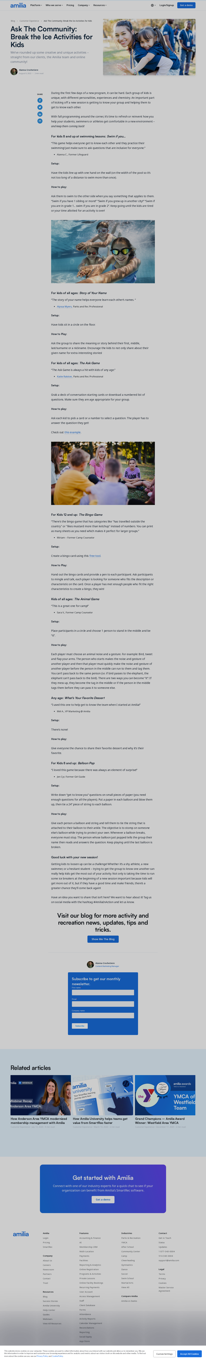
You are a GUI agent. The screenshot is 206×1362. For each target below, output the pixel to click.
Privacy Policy (42, 1356)
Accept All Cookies (189, 1354)
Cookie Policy (57, 1356)
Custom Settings (164, 1354)
